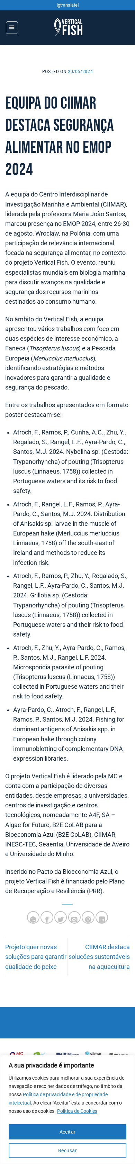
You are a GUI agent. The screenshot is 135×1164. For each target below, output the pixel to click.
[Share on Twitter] (60, 917)
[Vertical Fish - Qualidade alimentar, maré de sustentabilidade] (69, 27)
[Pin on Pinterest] (88, 917)
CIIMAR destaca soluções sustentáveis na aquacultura (99, 957)
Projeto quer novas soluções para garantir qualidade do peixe (35, 957)
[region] (67, 1109)
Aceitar (68, 1132)
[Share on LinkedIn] (102, 917)
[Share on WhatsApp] (33, 917)
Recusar (67, 1150)
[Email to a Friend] (74, 917)
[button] (12, 27)
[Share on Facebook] (46, 917)
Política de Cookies (77, 1111)
